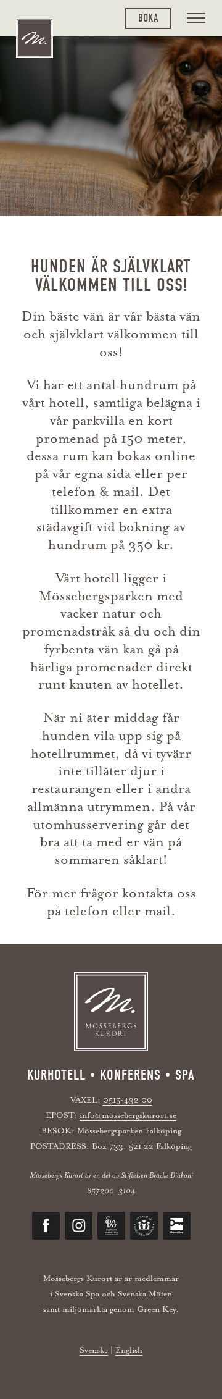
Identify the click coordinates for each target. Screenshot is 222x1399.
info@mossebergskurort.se (128, 1115)
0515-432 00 (127, 1099)
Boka (148, 18)
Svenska (94, 1350)
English (128, 1350)
